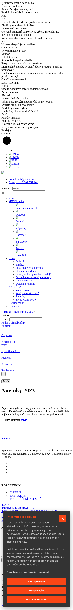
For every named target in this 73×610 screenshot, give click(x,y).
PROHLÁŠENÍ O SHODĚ (25, 498)
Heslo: (5, 319)
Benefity (20, 296)
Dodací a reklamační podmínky (33, 277)
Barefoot (20, 234)
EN (17, 157)
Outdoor (20, 214)
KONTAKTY (17, 495)
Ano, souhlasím (36, 581)
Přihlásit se (28, 311)
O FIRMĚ (15, 492)
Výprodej (21, 228)
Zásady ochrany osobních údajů (33, 274)
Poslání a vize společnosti (30, 267)
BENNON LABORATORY (18, 508)
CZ (17, 154)
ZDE (24, 420)
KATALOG (9, 504)
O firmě (20, 261)
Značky (20, 264)
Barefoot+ (21, 241)
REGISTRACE (13, 311)
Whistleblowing (24, 280)
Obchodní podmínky (27, 270)
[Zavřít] (62, 518)
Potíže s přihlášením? (13, 322)
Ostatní (20, 221)
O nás (12, 258)
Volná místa (22, 290)
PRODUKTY (16, 201)
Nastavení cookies (36, 599)
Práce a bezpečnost (26, 207)
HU (18, 166)
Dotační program (25, 283)
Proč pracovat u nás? (27, 293)
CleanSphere (23, 255)
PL (16, 160)
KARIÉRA (15, 286)
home (12, 198)
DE (17, 163)
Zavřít (6, 381)
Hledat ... (6, 188)
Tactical (20, 248)
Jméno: (5, 315)
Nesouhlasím (36, 590)
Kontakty (14, 305)
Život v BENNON (26, 299)
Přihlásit (5, 325)
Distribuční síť (17, 302)
